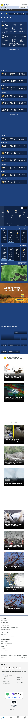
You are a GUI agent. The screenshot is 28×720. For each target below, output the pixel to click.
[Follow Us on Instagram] (6, 668)
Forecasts (22, 7)
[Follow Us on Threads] (16, 668)
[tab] (22, 208)
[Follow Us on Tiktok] (13, 668)
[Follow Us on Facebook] (3, 668)
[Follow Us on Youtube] (10, 668)
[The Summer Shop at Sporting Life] (24, 350)
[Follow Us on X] (20, 668)
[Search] (18, 4)
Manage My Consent (6, 629)
